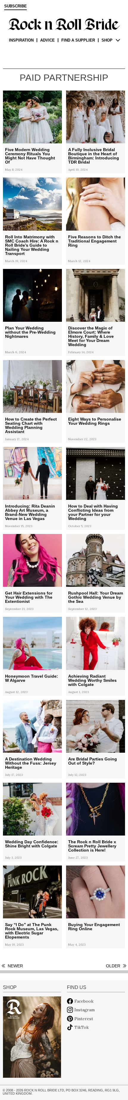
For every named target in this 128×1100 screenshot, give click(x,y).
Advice (47, 40)
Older (113, 965)
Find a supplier (78, 40)
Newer (15, 965)
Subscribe (15, 6)
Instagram (84, 1009)
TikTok (81, 1027)
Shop (107, 40)
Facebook (83, 1001)
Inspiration (21, 40)
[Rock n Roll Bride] (64, 23)
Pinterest (83, 1018)
